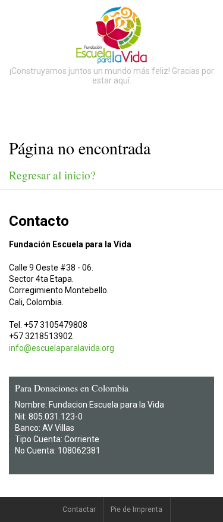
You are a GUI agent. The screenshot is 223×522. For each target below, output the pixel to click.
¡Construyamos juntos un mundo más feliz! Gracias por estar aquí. (112, 75)
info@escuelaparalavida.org (61, 348)
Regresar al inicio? (52, 174)
